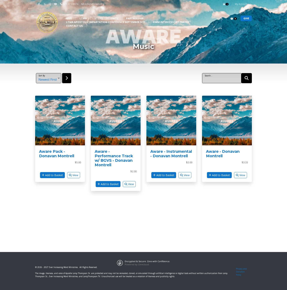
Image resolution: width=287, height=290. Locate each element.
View (75, 175)
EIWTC (114, 18)
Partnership (135, 18)
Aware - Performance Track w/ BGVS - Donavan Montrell (114, 158)
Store (98, 18)
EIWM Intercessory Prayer (171, 22)
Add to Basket (53, 175)
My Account (241, 4)
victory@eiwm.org (94, 4)
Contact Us (74, 25)
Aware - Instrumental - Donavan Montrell (171, 153)
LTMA (83, 18)
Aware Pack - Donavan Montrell (56, 153)
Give (69, 18)
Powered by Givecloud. (137, 264)
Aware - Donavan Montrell (223, 153)
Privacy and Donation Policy (241, 271)
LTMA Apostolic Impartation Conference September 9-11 (105, 22)
